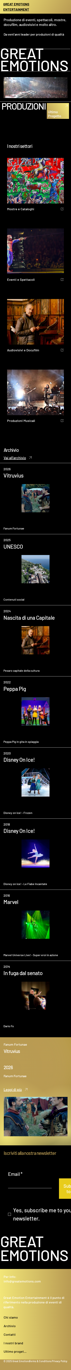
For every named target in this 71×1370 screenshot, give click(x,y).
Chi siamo (11, 1317)
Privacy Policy (59, 1361)
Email (15, 1174)
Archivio (10, 1326)
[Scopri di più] (65, 106)
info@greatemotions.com (22, 1281)
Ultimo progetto (15, 1351)
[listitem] (35, 498)
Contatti (10, 1334)
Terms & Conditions (40, 1361)
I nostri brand (13, 1343)
